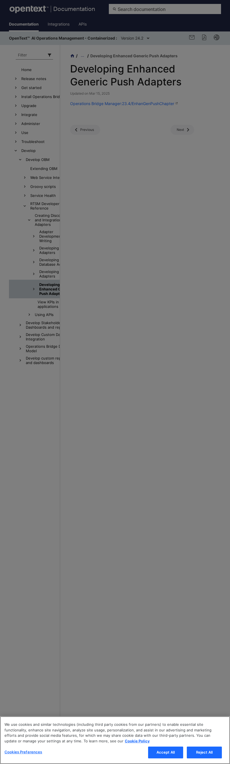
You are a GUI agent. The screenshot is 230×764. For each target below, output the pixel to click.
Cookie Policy (137, 741)
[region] (115, 740)
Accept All (166, 752)
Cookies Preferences (23, 752)
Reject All (204, 752)
